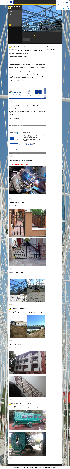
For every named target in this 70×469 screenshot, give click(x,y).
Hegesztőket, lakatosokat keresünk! (20, 160)
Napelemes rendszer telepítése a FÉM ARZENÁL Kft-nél (25, 105)
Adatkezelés (11, 14)
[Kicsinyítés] (17, 125)
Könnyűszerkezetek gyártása (18, 308)
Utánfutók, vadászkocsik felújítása (20, 403)
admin (10, 49)
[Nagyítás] (19, 125)
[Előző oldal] (10, 125)
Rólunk (10, 11)
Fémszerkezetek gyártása (17, 272)
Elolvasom (26, 39)
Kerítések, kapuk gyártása (17, 202)
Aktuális (22, 2)
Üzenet (10, 17)
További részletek (53, 467)
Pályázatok (16, 2)
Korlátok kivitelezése (16, 344)
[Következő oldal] (11, 125)
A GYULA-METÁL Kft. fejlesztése (18, 46)
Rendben (47, 467)
